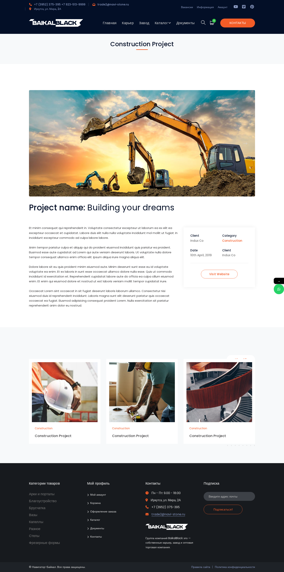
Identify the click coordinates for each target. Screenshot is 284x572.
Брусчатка (37, 507)
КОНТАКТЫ (238, 23)
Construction (232, 241)
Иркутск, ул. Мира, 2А (47, 9)
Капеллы (36, 521)
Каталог (95, 520)
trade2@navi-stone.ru (113, 4)
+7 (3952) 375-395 (47, 4)
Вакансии (187, 7)
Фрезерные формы (44, 542)
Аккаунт (222, 7)
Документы (97, 528)
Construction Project (53, 435)
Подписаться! (223, 509)
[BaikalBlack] (56, 26)
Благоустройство (43, 501)
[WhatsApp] (279, 289)
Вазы (33, 514)
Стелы (34, 535)
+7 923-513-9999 (73, 4)
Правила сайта (200, 567)
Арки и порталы (41, 494)
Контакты (96, 537)
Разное (34, 528)
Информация (205, 7)
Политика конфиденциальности (235, 567)
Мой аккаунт (98, 495)
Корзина (95, 503)
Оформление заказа (103, 511)
